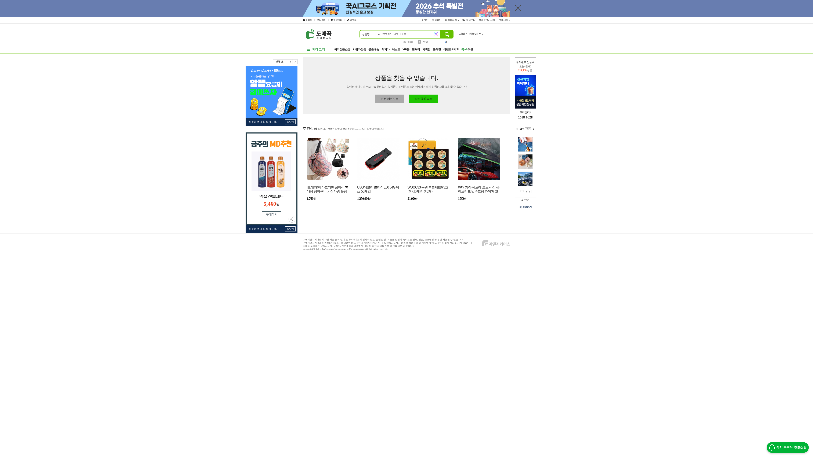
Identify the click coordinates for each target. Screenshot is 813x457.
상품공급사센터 (487, 20)
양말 (425, 41)
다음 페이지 (529, 191)
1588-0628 (525, 117)
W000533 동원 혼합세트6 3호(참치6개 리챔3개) (428, 189)
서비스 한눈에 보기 (472, 34)
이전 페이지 (526, 191)
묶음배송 (373, 49)
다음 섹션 (533, 129)
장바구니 (471, 20)
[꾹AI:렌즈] (436, 34)
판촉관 (437, 49)
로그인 (425, 20)
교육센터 (338, 20)
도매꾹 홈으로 (423, 98)
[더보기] (528, 128)
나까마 (322, 20)
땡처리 (416, 49)
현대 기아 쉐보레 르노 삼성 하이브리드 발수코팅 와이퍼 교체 (478, 190)
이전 (290, 61)
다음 (295, 61)
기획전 (426, 49)
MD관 (405, 49)
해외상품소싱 (342, 49)
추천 (467, 49)
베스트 (396, 49)
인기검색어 (408, 42)
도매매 (308, 20)
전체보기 (280, 61)
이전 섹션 (516, 129)
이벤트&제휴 (451, 49)
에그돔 (353, 20)
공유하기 (292, 219)
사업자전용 (359, 49)
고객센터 (504, 20)
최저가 (386, 49)
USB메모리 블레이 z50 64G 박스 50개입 (378, 189)
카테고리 (318, 49)
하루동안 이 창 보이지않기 (264, 121)
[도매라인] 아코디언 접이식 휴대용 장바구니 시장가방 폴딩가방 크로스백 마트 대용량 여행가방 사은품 (327, 190)
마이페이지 (451, 20)
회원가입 (437, 20)
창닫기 (290, 122)
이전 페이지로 (389, 98)
